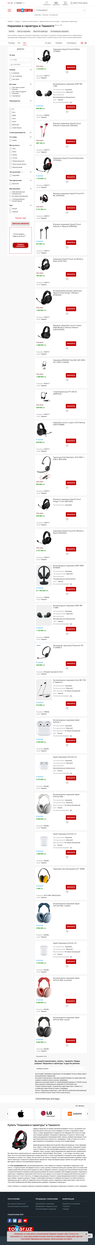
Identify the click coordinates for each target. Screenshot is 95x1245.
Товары (17, 21)
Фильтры (20, 49)
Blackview (15, 125)
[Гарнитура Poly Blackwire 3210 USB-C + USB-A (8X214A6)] (44, 467)
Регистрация (82, 3)
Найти (83, 10)
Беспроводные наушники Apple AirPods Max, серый (66, 1019)
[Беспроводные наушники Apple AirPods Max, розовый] (44, 987)
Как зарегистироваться (17, 1204)
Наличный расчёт (18, 161)
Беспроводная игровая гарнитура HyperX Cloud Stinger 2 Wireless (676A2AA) (67, 293)
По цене (48, 43)
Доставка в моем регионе (18, 88)
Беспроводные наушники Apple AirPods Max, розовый (66, 979)
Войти (75, 3)
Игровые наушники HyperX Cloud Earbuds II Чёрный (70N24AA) (67, 225)
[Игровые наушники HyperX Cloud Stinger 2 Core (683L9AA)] (44, 504)
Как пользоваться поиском (18, 1206)
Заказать (71, 67)
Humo (14, 152)
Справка (65, 1209)
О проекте (66, 1206)
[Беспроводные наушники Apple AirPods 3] (44, 728)
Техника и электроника (30, 21)
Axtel (14, 121)
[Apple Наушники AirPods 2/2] (44, 950)
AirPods (11, 31)
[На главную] (25, 10)
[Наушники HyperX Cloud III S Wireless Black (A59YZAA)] (44, 538)
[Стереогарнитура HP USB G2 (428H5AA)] (44, 397)
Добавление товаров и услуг (46, 1206)
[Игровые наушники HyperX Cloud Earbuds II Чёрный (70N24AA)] (44, 231)
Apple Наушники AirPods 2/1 (65, 834)
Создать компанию (20, 245)
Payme (14, 155)
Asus (14, 118)
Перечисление (17, 167)
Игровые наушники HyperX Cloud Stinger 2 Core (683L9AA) (67, 500)
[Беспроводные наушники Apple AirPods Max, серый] (44, 1027)
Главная (10, 21)
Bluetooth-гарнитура (40, 31)
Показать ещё (20, 218)
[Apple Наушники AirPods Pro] (44, 765)
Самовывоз (16, 96)
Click (14, 148)
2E (13, 109)
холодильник (53, 15)
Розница (11, 43)
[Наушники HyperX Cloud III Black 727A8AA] (44, 56)
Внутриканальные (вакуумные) (18, 193)
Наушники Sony (41, 1056)
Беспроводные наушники (59, 31)
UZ (12, 3)
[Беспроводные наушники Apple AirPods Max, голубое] (44, 913)
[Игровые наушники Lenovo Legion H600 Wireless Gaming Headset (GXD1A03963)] (44, 332)
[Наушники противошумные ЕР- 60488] (44, 876)
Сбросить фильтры (20, 224)
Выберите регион (42, 1068)
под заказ (15, 79)
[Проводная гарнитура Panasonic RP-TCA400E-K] (44, 652)
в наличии (15, 73)
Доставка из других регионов (19, 92)
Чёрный (15, 212)
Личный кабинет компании (46, 1209)
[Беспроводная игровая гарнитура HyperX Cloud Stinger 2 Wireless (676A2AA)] (44, 298)
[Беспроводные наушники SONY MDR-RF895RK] (44, 575)
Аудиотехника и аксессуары (50, 21)
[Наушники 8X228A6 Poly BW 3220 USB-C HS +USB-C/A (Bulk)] (44, 365)
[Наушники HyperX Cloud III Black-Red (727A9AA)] (44, 165)
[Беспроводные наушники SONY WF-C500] (44, 93)
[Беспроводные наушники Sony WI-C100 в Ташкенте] (44, 689)
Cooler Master (17, 128)
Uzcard (14, 158)
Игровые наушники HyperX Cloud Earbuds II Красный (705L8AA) (67, 124)
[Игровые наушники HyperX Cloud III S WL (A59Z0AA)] (44, 198)
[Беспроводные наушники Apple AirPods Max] (44, 804)
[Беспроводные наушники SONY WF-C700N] (44, 615)
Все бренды (80, 1106)
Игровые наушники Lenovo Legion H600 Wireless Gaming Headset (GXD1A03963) (67, 327)
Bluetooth (15, 184)
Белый (14, 208)
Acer (13, 112)
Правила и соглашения (71, 1204)
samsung (45, 15)
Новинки (58, 43)
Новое (14, 140)
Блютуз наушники (23, 31)
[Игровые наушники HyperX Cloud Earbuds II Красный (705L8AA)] (44, 130)
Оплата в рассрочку (19, 164)
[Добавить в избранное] (67, 72)
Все (24, 43)
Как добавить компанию (45, 1204)
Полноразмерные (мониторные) (18, 200)
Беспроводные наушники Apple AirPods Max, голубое (66, 905)
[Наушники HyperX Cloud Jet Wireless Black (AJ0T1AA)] (44, 264)
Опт (19, 43)
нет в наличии (17, 76)
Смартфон (38, 15)
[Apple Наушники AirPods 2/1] (44, 841)
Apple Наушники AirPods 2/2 (65, 943)
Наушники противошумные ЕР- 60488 (68, 869)
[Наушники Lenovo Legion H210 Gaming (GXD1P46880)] (44, 429)
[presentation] (8, 1114)
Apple (14, 115)
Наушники (15, 175)
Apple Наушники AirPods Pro (65, 757)
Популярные (71, 43)
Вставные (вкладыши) (20, 196)
